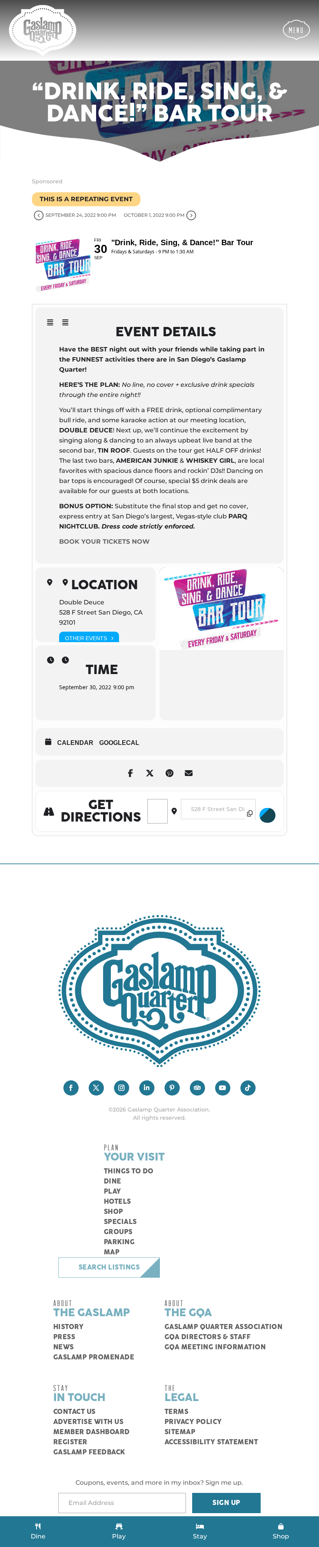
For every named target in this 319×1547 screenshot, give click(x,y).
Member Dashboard (91, 1432)
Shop (113, 1212)
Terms (177, 1412)
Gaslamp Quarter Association (224, 1327)
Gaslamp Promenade (94, 1357)
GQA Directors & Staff (208, 1337)
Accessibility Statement (211, 1442)
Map (112, 1252)
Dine (112, 1181)
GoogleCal (119, 742)
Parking (119, 1242)
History (68, 1327)
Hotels (117, 1202)
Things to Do (129, 1171)
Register (70, 1442)
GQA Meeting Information (215, 1347)
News (63, 1347)
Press (64, 1337)
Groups (118, 1232)
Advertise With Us (88, 1422)
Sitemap (180, 1432)
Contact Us (74, 1412)
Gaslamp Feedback (89, 1452)
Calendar (75, 742)
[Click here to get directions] (267, 815)
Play (112, 1192)
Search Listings (109, 1267)
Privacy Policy (193, 1422)
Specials (120, 1222)
